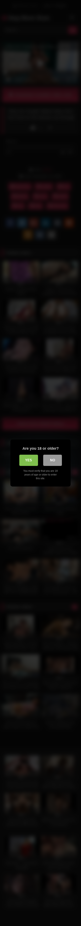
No (52, 460)
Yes (28, 460)
